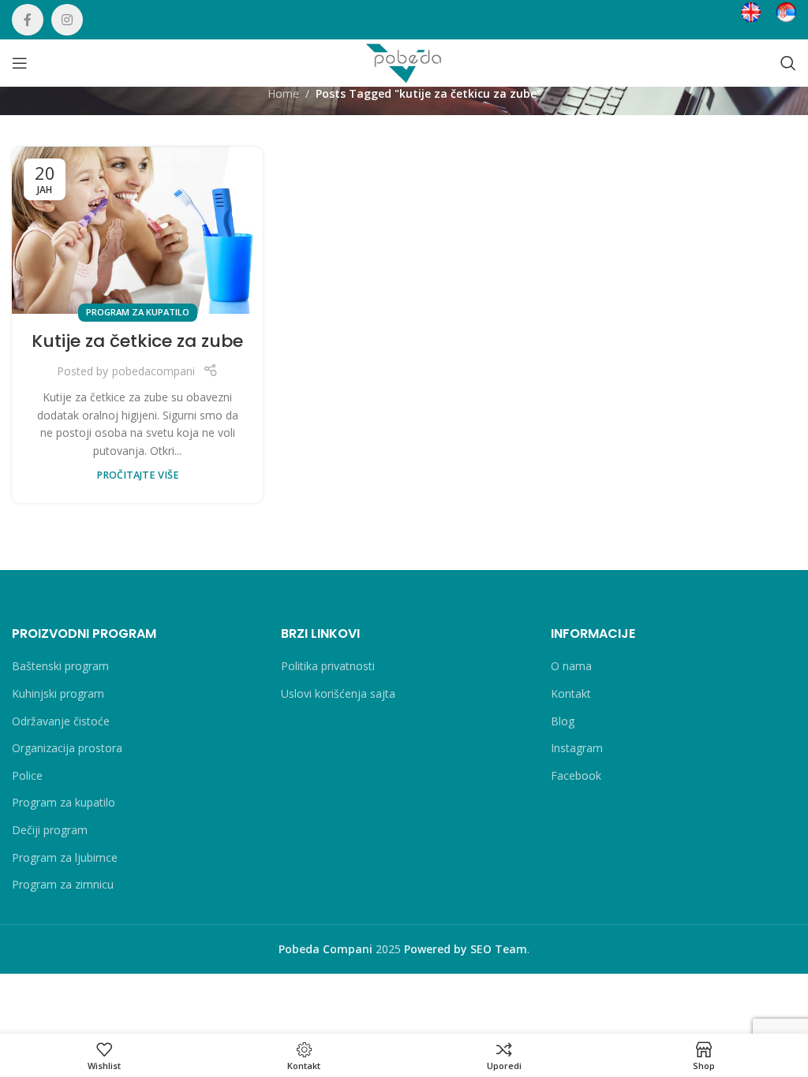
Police (27, 775)
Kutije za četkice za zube (137, 341)
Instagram (577, 747)
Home (283, 93)
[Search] (788, 63)
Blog (562, 721)
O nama (571, 665)
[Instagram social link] (67, 19)
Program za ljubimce (65, 857)
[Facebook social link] (27, 19)
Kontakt (571, 693)
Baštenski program (60, 665)
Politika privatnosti (328, 665)
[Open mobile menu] (20, 63)
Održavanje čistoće (61, 721)
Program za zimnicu (63, 884)
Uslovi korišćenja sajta (338, 693)
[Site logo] (403, 61)
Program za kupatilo (137, 312)
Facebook (576, 775)
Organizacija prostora (67, 747)
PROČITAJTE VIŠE (137, 475)
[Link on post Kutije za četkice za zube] (137, 230)
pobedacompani (153, 370)
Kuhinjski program (58, 693)
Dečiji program (50, 829)
